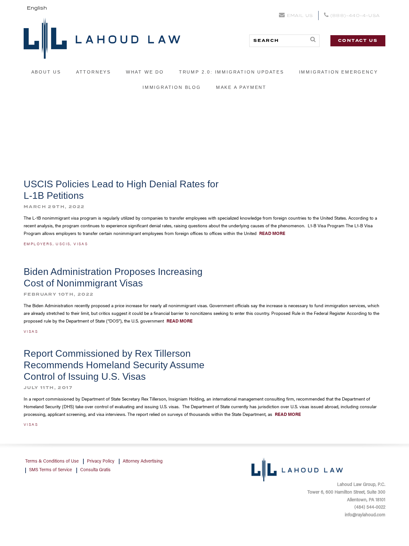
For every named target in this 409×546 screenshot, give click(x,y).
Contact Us (358, 41)
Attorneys (93, 71)
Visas (80, 243)
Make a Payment (241, 87)
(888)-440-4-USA (354, 16)
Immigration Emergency (338, 71)
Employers (38, 243)
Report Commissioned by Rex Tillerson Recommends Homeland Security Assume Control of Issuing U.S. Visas (114, 365)
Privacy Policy (100, 461)
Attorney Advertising (143, 461)
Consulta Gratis (95, 470)
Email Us (299, 16)
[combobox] (37, 8)
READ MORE (271, 233)
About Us (46, 71)
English (37, 8)
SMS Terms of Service (50, 470)
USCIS (63, 243)
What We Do (145, 71)
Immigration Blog (172, 87)
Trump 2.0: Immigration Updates (231, 71)
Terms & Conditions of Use (52, 461)
